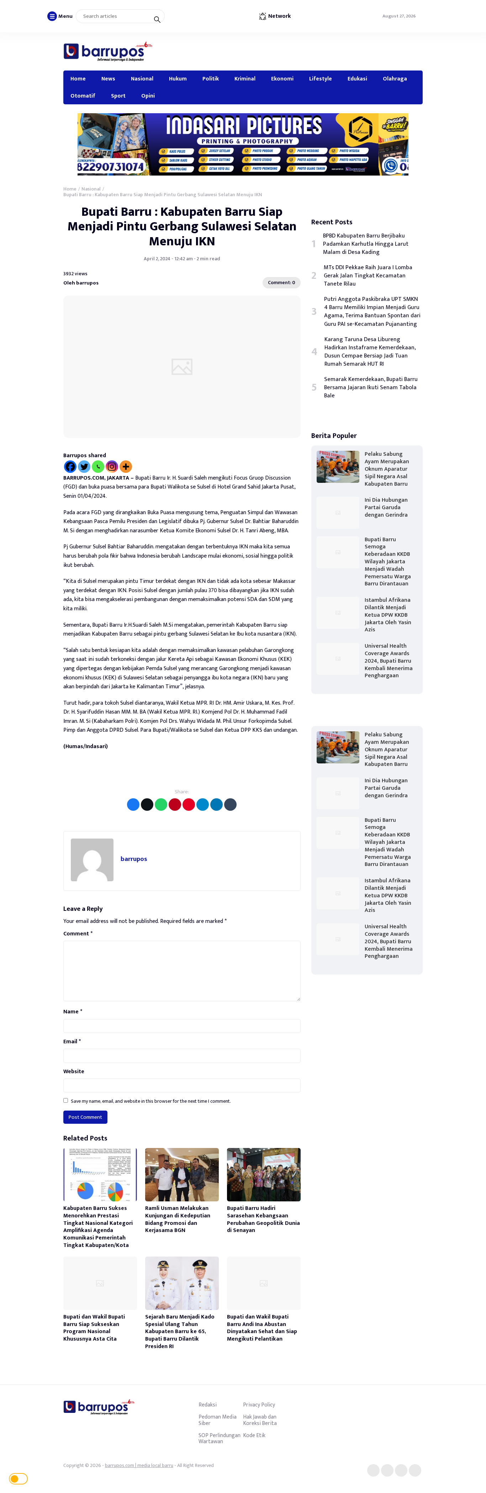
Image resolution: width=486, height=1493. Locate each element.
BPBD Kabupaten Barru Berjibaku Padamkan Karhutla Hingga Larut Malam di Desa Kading (365, 244)
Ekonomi (282, 78)
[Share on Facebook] (133, 804)
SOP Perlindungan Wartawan (220, 1438)
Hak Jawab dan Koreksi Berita (260, 1420)
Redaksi (208, 1404)
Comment (78, 934)
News (108, 78)
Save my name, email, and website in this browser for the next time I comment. (151, 1101)
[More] (126, 466)
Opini (148, 95)
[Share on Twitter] (147, 804)
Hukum (178, 78)
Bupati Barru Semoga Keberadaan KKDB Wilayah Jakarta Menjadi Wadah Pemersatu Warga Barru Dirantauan (388, 562)
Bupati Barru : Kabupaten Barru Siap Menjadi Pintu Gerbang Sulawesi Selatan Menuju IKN (182, 226)
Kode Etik (254, 1435)
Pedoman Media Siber (218, 1420)
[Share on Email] (175, 804)
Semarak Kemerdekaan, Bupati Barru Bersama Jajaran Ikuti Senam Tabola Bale (371, 387)
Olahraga (395, 78)
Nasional (142, 78)
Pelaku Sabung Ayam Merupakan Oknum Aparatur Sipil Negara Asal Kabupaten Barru (387, 469)
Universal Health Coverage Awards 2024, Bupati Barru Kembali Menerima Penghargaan (389, 660)
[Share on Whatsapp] (161, 804)
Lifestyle (320, 78)
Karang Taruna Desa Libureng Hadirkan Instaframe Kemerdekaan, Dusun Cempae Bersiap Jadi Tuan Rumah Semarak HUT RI (370, 351)
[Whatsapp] (98, 466)
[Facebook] (70, 466)
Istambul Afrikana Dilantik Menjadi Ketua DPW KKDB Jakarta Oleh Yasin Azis (388, 615)
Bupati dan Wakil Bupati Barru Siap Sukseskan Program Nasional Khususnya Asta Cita (94, 1328)
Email (72, 1042)
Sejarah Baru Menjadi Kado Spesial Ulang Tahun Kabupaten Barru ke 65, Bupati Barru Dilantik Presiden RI (180, 1331)
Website (73, 1072)
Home (78, 78)
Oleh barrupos (81, 282)
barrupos (134, 859)
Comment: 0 (281, 282)
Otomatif (82, 95)
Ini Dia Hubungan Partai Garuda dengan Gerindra (386, 507)
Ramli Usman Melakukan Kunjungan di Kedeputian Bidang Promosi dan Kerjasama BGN (177, 1219)
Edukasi (357, 78)
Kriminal (244, 78)
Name (72, 1012)
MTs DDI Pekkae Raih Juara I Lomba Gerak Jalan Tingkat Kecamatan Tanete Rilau (368, 275)
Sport (118, 95)
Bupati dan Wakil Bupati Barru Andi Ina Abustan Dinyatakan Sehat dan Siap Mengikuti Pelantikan (262, 1328)
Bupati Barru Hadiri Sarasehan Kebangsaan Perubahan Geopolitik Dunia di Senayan (263, 1219)
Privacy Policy (259, 1404)
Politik (210, 78)
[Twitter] (84, 466)
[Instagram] (112, 466)
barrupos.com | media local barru (139, 1465)
